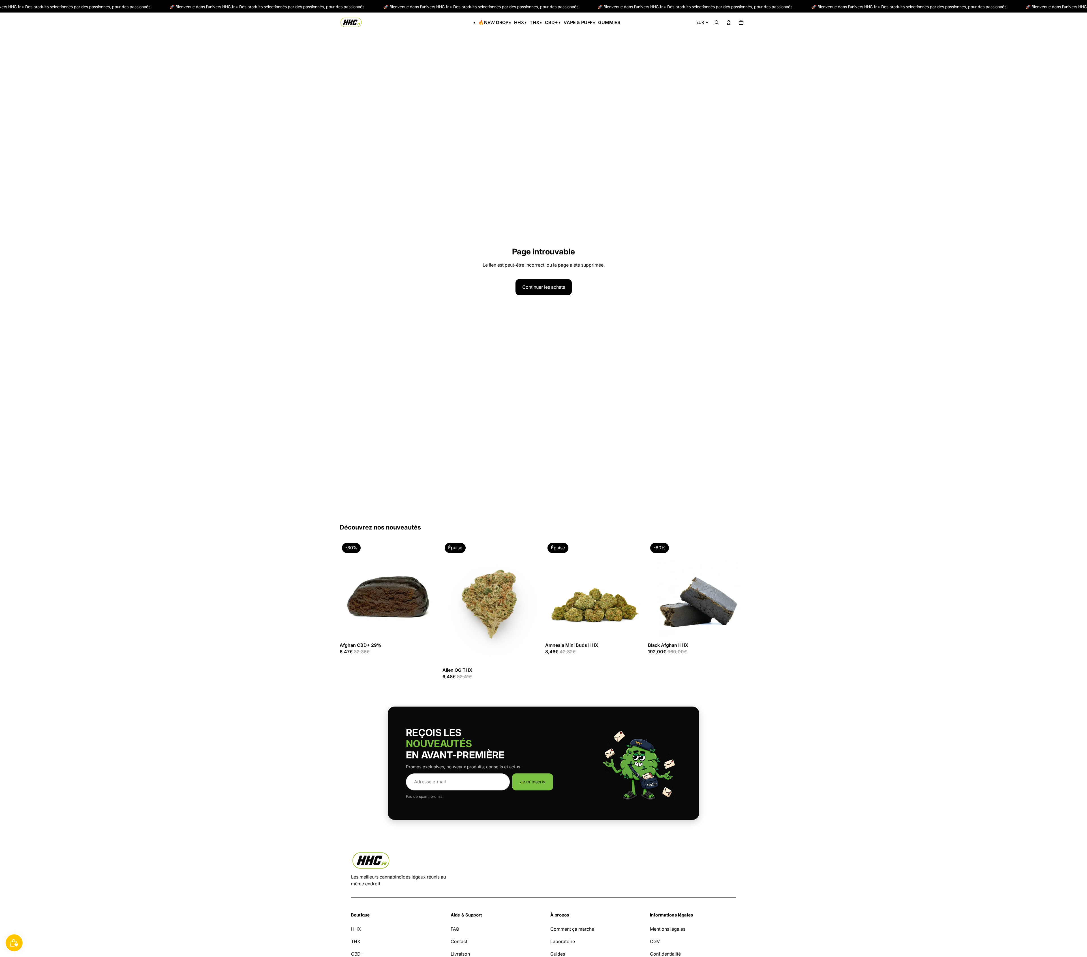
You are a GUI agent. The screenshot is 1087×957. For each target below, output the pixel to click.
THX (355, 941)
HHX (356, 929)
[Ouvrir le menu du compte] (728, 22)
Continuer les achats (543, 287)
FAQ (455, 929)
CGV (655, 941)
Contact (459, 941)
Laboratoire (562, 941)
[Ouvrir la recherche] (717, 22)
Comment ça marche (572, 929)
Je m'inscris (532, 781)
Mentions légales (667, 929)
